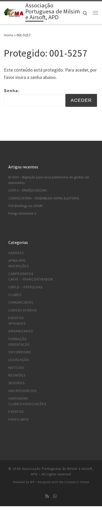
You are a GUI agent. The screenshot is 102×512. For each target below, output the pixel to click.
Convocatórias (22, 310)
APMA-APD (17, 260)
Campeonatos (20, 274)
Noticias (16, 367)
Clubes (14, 295)
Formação (17, 339)
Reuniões (16, 375)
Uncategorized (22, 391)
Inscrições (18, 266)
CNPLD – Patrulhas (25, 287)
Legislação (18, 360)
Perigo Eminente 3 (22, 213)
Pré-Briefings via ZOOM (25, 206)
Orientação (19, 344)
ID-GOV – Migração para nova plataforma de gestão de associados (48, 180)
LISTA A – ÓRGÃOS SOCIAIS (27, 190)
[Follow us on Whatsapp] (55, 496)
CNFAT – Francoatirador (30, 279)
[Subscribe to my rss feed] (47, 496)
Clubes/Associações (27, 404)
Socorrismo (19, 352)
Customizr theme (76, 482)
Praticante (18, 419)
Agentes (16, 253)
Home (8, 35)
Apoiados (17, 323)
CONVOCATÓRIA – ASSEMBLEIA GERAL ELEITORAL (44, 198)
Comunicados (20, 302)
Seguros (16, 383)
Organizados (20, 331)
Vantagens (18, 398)
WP (32, 482)
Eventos (16, 318)
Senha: (12, 90)
